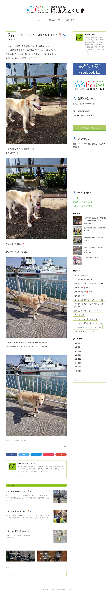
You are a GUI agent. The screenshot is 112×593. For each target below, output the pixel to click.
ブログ (91, 331)
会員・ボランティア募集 (82, 206)
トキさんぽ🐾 (81, 327)
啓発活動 (79, 296)
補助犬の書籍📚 (81, 287)
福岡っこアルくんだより (84, 275)
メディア (96, 327)
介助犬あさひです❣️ (83, 292)
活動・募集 (70, 20)
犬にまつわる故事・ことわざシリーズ (89, 300)
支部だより (80, 311)
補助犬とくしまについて (82, 202)
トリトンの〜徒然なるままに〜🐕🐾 (18, 491)
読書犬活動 (80, 283)
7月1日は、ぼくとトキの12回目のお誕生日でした (20, 535)
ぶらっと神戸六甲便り (91, 257)
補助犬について (54, 20)
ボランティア (96, 311)
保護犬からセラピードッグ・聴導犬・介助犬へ (88, 305)
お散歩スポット (96, 283)
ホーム (40, 20)
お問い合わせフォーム (89, 128)
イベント (79, 315)
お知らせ (79, 331)
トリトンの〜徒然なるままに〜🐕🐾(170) (16, 440)
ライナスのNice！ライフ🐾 (85, 319)
